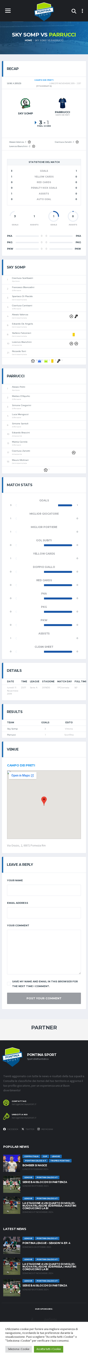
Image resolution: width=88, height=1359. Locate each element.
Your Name (15, 880)
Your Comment (18, 925)
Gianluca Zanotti (21, 450)
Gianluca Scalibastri (22, 278)
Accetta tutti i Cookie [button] (49, 1349)
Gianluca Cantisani (22, 305)
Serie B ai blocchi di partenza (44, 1182)
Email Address (17, 902)
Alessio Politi (18, 386)
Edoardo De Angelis (22, 323)
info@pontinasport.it (24, 1104)
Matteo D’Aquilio (21, 396)
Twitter (29, 1129)
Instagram (47, 1129)
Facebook (12, 1129)
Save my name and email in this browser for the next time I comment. (45, 984)
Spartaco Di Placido (22, 296)
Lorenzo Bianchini (22, 342)
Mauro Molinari (20, 460)
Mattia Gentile (20, 441)
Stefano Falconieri (21, 333)
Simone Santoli (20, 423)
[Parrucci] (62, 103)
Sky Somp (12, 728)
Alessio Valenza (20, 314)
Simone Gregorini (21, 405)
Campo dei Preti (21, 765)
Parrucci (11, 734)
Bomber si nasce (34, 1165)
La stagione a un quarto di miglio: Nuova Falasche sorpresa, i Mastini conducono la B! (49, 1205)
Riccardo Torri (19, 351)
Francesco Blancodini (23, 287)
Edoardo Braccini (21, 432)
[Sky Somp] (25, 103)
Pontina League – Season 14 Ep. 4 (46, 1243)
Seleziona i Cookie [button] (18, 1349)
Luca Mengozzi (20, 414)
